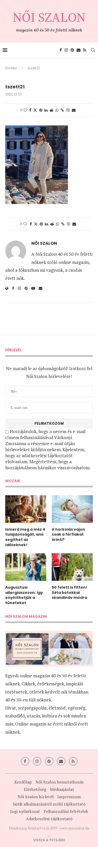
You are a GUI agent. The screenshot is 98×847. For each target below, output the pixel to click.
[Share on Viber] (68, 110)
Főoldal (11, 68)
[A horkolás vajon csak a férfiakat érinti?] (72, 509)
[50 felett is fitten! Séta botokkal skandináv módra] (72, 567)
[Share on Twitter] (35, 110)
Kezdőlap (23, 782)
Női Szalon (44, 243)
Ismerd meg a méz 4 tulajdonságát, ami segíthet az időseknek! (25, 537)
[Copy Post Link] (62, 110)
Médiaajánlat (62, 789)
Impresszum (69, 797)
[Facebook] (61, 50)
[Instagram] (66, 50)
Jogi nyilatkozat (25, 811)
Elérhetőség (35, 789)
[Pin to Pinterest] (40, 110)
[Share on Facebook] (30, 110)
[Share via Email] (74, 110)
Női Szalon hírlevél (36, 797)
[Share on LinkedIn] (46, 110)
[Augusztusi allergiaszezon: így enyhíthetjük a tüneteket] (25, 567)
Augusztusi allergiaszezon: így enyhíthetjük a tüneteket (24, 595)
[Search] (92, 50)
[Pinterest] (72, 50)
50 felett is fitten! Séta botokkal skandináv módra (69, 592)
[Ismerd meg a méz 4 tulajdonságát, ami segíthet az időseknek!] (25, 509)
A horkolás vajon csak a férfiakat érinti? (68, 534)
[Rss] (84, 50)
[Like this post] (25, 110)
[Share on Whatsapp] (57, 110)
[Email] (78, 50)
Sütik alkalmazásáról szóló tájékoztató (49, 804)
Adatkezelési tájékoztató (49, 819)
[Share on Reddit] (51, 110)
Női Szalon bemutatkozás (60, 782)
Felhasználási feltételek (66, 811)
